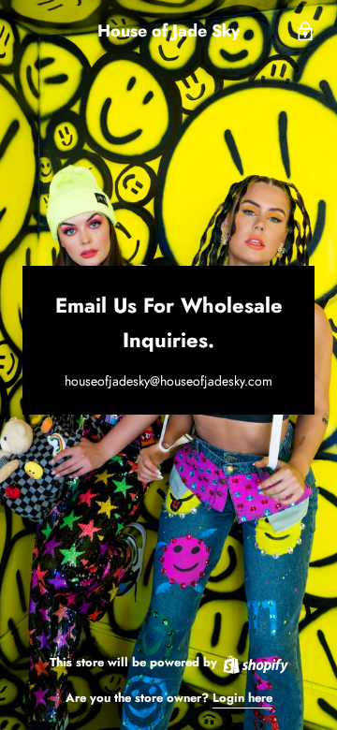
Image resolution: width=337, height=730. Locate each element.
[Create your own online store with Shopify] (254, 662)
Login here (242, 698)
